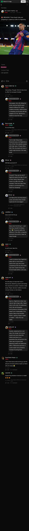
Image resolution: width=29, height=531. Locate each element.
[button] (27, 1)
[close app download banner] (27, 1)
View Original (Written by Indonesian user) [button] (19, 130)
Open (23, 1)
